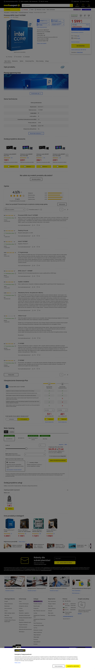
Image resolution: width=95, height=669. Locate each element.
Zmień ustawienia (58, 666)
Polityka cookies (18, 662)
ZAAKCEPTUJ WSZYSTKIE (73, 666)
